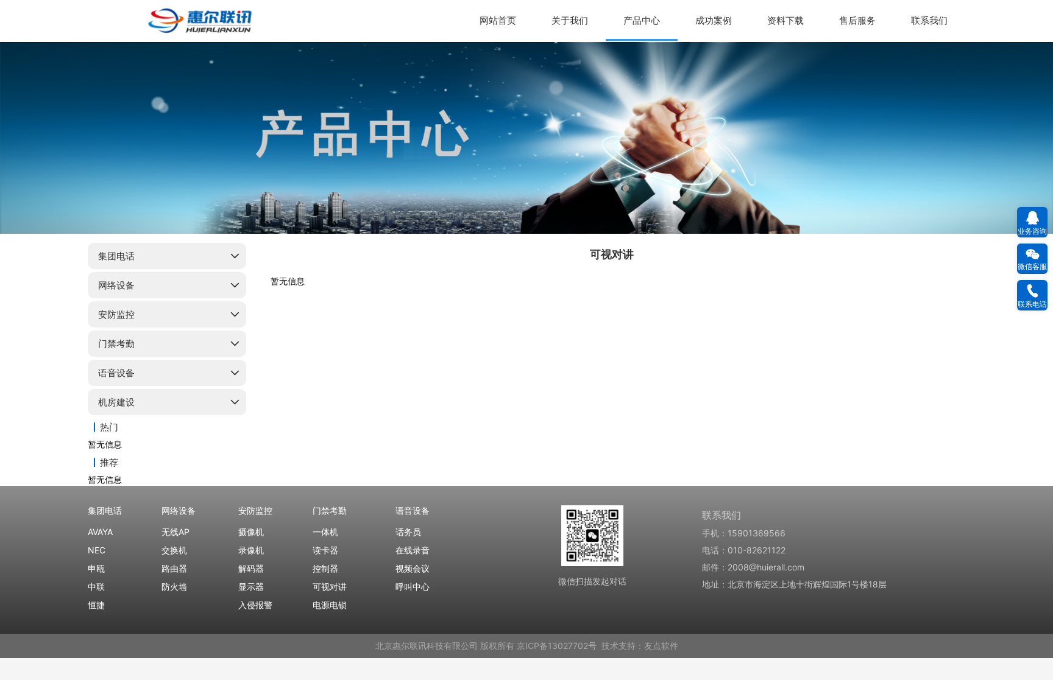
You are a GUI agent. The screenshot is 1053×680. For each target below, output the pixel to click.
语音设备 (116, 373)
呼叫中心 (412, 586)
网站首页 (498, 20)
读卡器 (325, 550)
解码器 (251, 568)
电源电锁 (330, 605)
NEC (96, 550)
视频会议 (412, 568)
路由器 (174, 568)
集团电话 (116, 256)
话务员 (408, 532)
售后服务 (857, 20)
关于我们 (569, 20)
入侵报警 (255, 605)
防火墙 (174, 586)
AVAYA (100, 532)
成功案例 (713, 20)
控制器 (325, 568)
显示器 (251, 586)
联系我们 (929, 20)
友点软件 (661, 645)
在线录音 (412, 550)
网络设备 (116, 285)
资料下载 (785, 20)
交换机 (174, 550)
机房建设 (116, 402)
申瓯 (96, 568)
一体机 (325, 532)
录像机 (251, 550)
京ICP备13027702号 (557, 645)
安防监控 (116, 314)
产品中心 (641, 20)
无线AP (175, 532)
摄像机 (251, 532)
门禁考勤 (116, 343)
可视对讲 (330, 586)
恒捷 (96, 605)
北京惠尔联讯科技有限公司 (426, 645)
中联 (96, 586)
